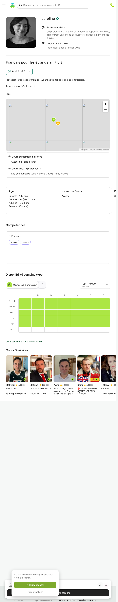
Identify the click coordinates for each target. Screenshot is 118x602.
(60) (23, 385)
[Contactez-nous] (112, 5)
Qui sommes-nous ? (43, 601)
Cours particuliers (14, 341)
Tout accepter (36, 584)
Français (15, 236)
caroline (48, 18)
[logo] (12, 5)
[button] (106, 585)
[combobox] (53, 5)
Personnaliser (35, 592)
